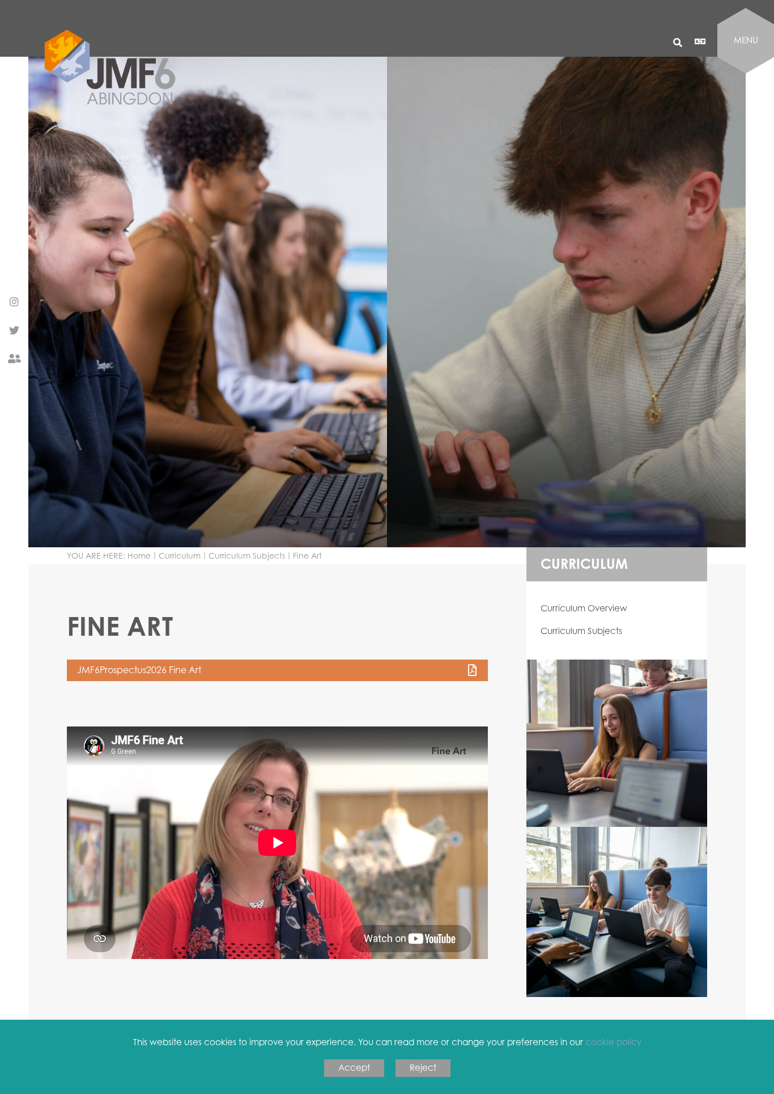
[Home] (114, 118)
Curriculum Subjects (247, 555)
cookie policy (613, 1042)
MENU (746, 40)
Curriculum (180, 555)
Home (139, 555)
